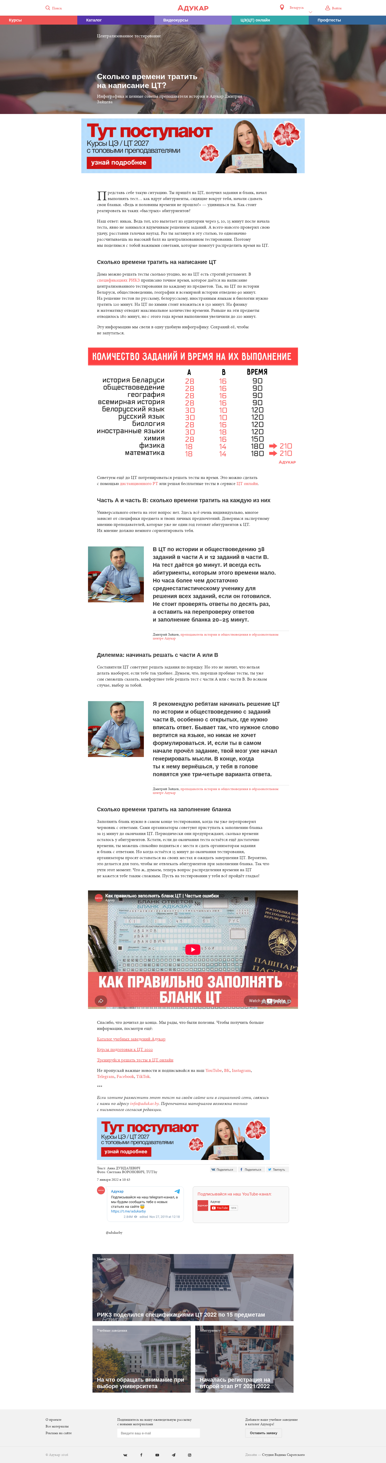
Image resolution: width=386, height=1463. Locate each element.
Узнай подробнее (193, 768)
